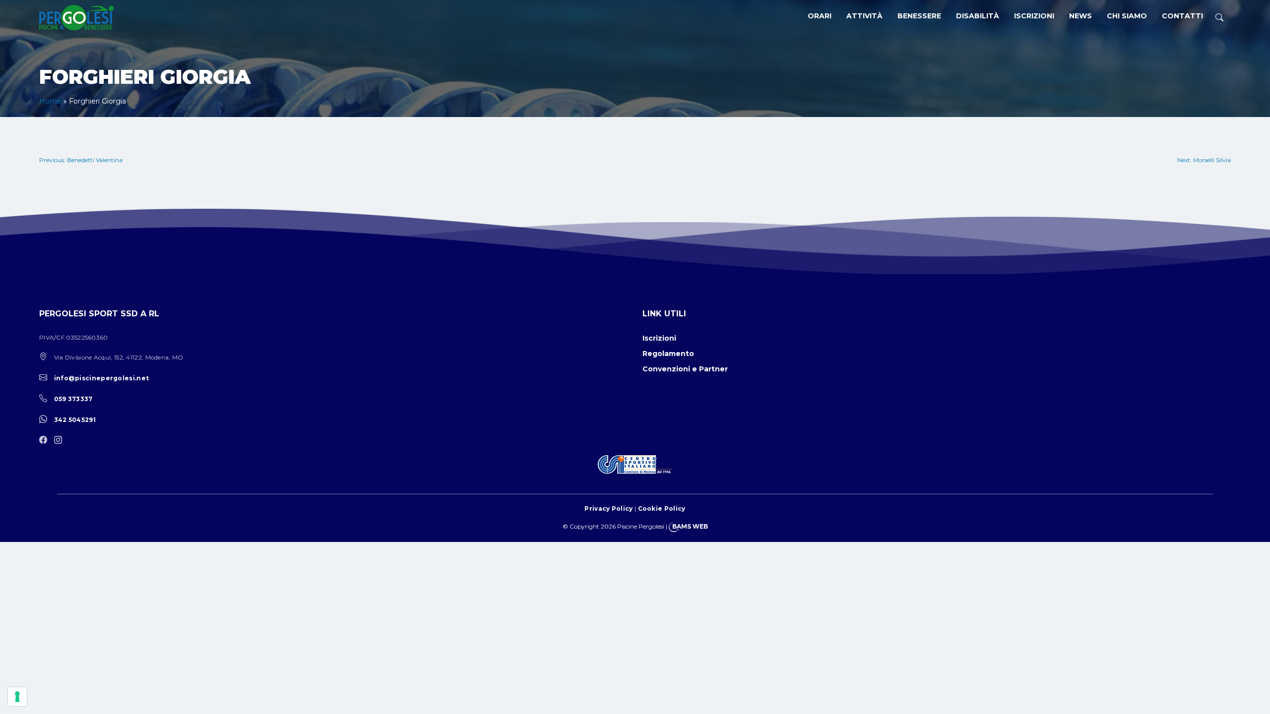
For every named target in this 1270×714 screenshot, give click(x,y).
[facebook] (45, 440)
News (1080, 15)
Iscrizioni (1034, 15)
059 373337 (73, 399)
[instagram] (60, 440)
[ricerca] (1219, 17)
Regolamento (668, 353)
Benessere (919, 15)
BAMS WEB (690, 526)
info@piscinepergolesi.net (101, 378)
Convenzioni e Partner (685, 368)
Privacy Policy (608, 508)
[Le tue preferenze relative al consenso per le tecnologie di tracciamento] (17, 696)
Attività (864, 15)
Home (50, 101)
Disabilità (977, 15)
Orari (819, 15)
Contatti (1182, 15)
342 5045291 (75, 419)
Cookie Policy (662, 508)
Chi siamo (1127, 15)
